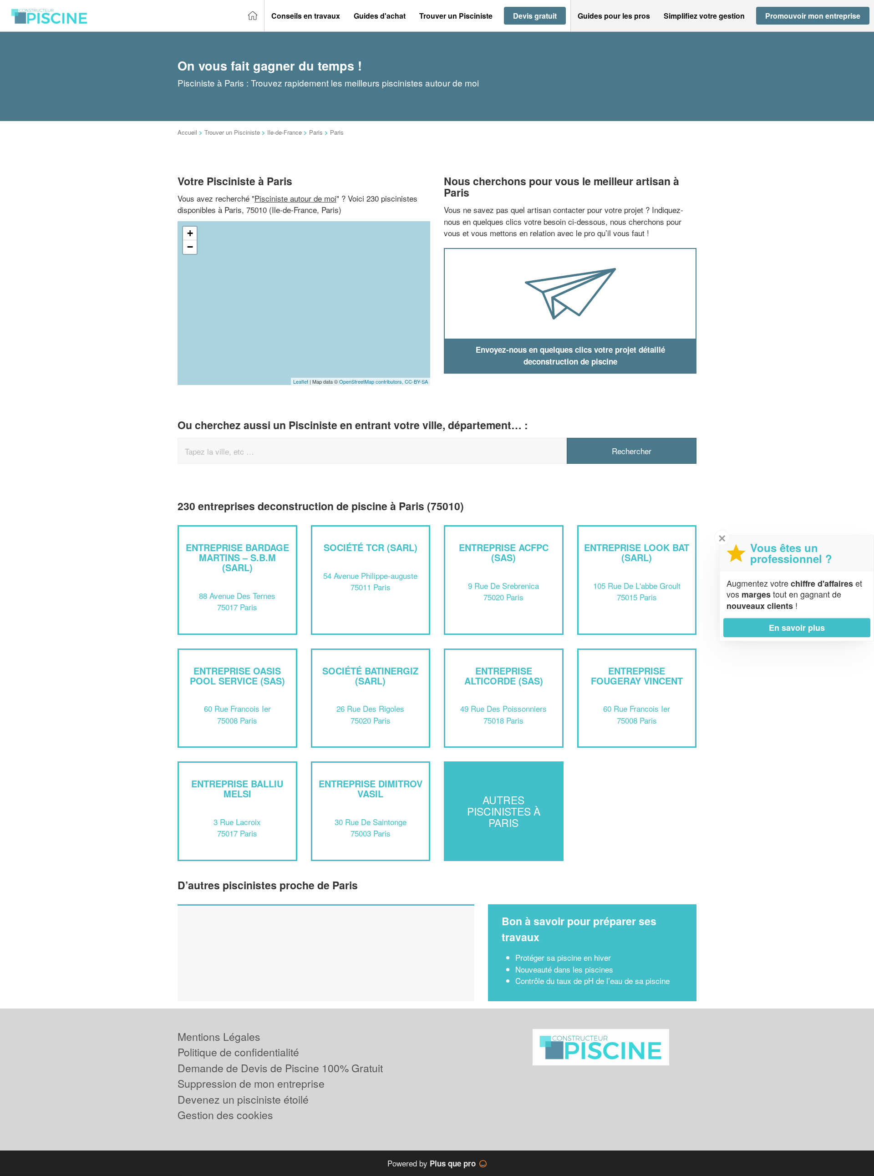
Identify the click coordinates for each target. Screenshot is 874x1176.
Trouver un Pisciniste (232, 132)
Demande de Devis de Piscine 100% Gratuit (280, 1067)
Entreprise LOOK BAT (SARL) (636, 552)
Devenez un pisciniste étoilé (243, 1099)
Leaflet (300, 381)
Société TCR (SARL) (370, 547)
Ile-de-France (284, 132)
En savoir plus (797, 628)
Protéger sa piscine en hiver (563, 957)
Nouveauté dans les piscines (564, 969)
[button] (305, 16)
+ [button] (190, 233)
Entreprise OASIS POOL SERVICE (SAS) (237, 675)
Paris (316, 132)
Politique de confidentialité (238, 1051)
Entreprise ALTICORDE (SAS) (503, 675)
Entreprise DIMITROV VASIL (370, 788)
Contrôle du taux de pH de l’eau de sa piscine (592, 980)
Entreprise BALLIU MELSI (237, 788)
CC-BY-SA (416, 381)
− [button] (190, 247)
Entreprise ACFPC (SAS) (504, 552)
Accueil (187, 132)
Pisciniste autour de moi (295, 198)
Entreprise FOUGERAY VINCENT (637, 675)
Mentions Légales (219, 1036)
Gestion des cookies (225, 1114)
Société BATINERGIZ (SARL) (370, 675)
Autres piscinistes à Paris (503, 811)
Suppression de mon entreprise (251, 1083)
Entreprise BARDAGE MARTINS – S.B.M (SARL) (237, 557)
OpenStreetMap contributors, (372, 381)
